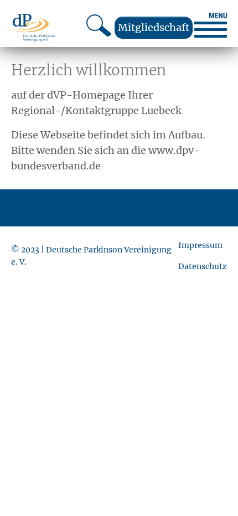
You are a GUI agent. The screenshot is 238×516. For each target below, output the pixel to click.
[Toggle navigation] (210, 25)
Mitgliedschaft (153, 27)
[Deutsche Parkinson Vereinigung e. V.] (33, 27)
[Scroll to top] (212, 490)
